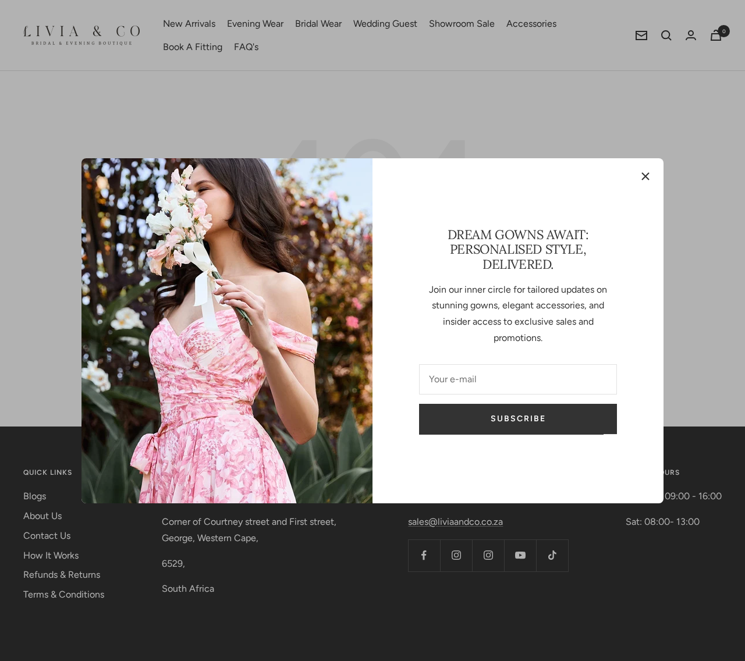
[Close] (645, 176)
